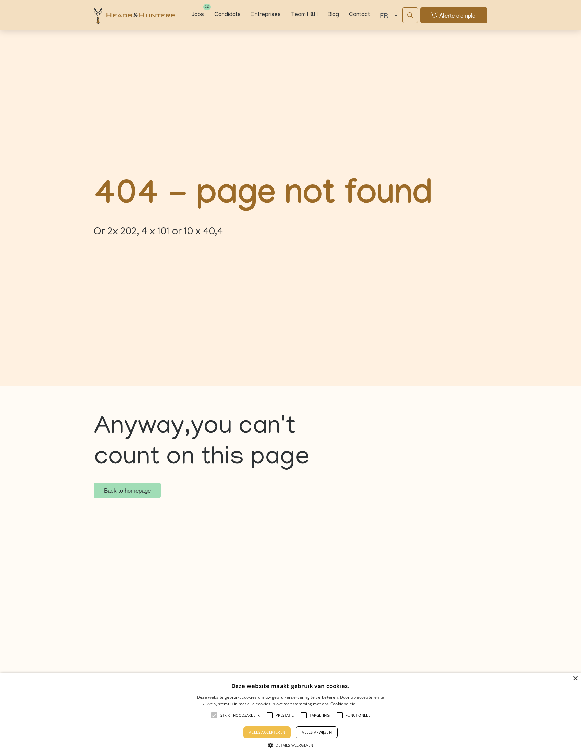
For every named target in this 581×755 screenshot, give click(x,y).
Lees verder (368, 703)
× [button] (575, 678)
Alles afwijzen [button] (317, 732)
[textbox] (387, 15)
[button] (290, 744)
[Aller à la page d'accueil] (134, 15)
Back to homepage (127, 490)
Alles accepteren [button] (267, 732)
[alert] (290, 714)
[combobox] (387, 15)
